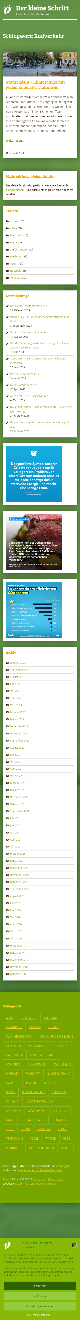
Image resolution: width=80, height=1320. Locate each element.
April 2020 (16, 924)
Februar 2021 (17, 853)
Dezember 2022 (19, 726)
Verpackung (14, 1138)
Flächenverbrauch (20, 1036)
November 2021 (19, 797)
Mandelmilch (63, 1064)
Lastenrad (13, 1064)
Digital (14, 242)
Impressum (39, 1179)
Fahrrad (35, 1027)
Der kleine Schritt (42, 7)
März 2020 (16, 931)
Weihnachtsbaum (41, 1148)
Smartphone (37, 1111)
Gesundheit (36, 1046)
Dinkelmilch (28, 1018)
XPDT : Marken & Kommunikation (36, 1183)
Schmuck (12, 1101)
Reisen (10, 1092)
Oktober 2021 (17, 804)
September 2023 (19, 670)
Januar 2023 (17, 719)
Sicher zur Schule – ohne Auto (28, 332)
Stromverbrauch (33, 1120)
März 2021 (16, 846)
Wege (66, 1138)
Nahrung (12, 1083)
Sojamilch (60, 1111)
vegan (62, 1129)
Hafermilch (60, 1046)
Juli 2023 (15, 684)
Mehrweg (12, 1073)
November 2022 (19, 733)
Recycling (50, 1083)
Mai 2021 (15, 832)
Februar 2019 (17, 945)
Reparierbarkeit (33, 1092)
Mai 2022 (15, 761)
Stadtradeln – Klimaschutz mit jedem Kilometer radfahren (35, 84)
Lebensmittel (37, 1064)
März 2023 (16, 705)
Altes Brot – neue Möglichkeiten (29, 396)
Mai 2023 (15, 691)
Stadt (10, 1120)
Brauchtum (16, 235)
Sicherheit (14, 1111)
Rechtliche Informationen (38, 1315)
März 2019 (16, 938)
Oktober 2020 (18, 882)
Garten (14, 263)
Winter (65, 1148)
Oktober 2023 (18, 662)
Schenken (59, 1092)
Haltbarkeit (14, 1055)
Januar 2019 (17, 952)
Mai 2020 (15, 917)
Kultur (53, 1055)
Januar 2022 (17, 790)
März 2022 (16, 776)
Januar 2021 (17, 860)
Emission (50, 1018)
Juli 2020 (15, 903)
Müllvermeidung (59, 1073)
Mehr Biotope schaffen (23, 385)
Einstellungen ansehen (40, 1306)
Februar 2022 (17, 783)
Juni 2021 (15, 825)
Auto (9, 1018)
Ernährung (16, 256)
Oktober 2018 (18, 973)
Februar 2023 (17, 712)
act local (15, 221)
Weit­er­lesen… (15, 140)
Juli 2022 (15, 754)
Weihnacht (14, 1148)
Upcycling (43, 1129)
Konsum (36, 1055)
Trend (25, 1129)
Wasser (50, 1138)
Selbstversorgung (39, 1101)
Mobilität (15, 277)
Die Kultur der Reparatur (24, 374)
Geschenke (14, 1046)
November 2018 (19, 967)
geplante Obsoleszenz (56, 1036)
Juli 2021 (15, 818)
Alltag (13, 228)
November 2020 (19, 875)
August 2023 (17, 676)
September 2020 (19, 889)
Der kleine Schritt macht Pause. (28, 306)
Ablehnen (40, 1296)
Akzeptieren (40, 1286)
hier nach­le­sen (15, 190)
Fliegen (53, 1027)
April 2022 (16, 768)
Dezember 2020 (19, 867)
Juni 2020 (15, 910)
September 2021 (19, 811)
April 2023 (16, 698)
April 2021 (15, 839)
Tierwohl (59, 1120)
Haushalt (15, 270)
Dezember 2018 (19, 959)
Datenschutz (55, 1179)
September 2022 (19, 740)
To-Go (10, 1129)
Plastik (31, 1083)
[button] (74, 1245)
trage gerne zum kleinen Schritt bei (41, 1170)
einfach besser (19, 249)
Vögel (34, 1138)
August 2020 (17, 896)
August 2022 (17, 747)
